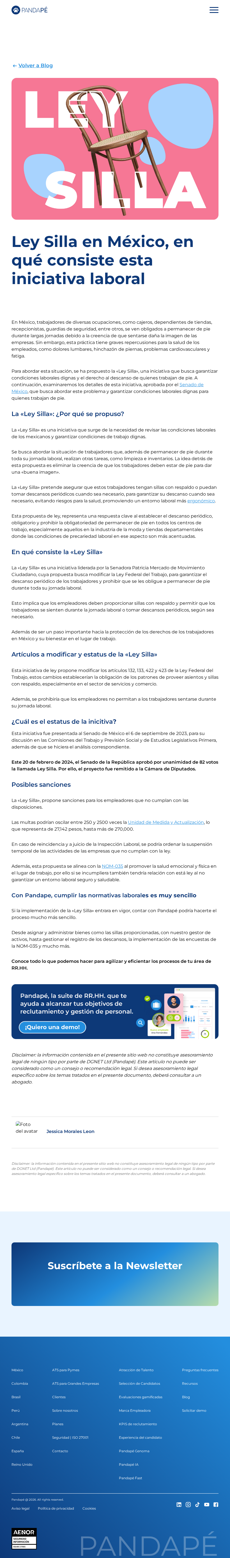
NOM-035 (112, 866)
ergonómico (201, 500)
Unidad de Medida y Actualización (166, 822)
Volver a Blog (36, 65)
